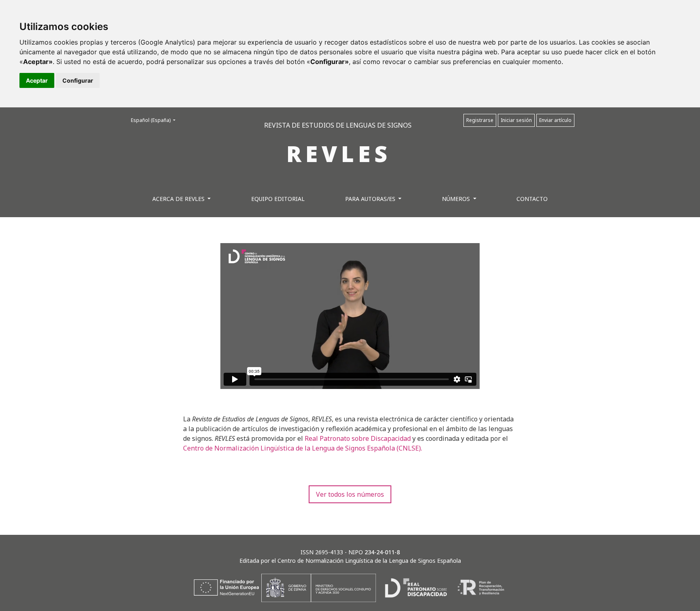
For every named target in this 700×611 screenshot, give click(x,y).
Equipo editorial (278, 199)
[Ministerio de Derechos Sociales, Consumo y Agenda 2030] (317, 587)
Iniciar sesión (516, 120)
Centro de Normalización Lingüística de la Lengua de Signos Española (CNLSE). (302, 448)
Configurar (77, 80)
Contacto (532, 199)
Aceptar (37, 80)
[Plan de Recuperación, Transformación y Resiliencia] (481, 587)
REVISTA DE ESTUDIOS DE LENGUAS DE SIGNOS (338, 125)
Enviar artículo (555, 120)
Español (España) (155, 120)
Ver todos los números (350, 494)
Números (457, 199)
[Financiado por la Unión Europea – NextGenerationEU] (226, 587)
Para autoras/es (371, 199)
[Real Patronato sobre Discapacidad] (416, 587)
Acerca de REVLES (179, 199)
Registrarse (479, 120)
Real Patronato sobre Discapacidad (358, 438)
